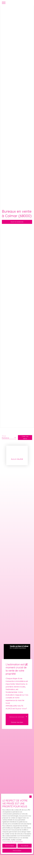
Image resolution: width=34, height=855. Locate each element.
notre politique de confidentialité (12, 842)
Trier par (4, 436)
